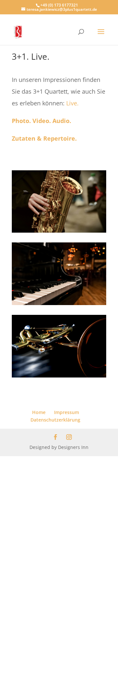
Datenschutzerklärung (55, 420)
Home (39, 412)
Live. (72, 103)
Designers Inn (73, 447)
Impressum (66, 412)
